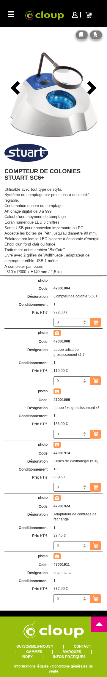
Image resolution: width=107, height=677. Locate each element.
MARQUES (72, 652)
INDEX (27, 657)
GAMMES (34, 652)
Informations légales (31, 666)
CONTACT (82, 646)
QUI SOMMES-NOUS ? (34, 646)
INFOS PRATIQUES (69, 657)
